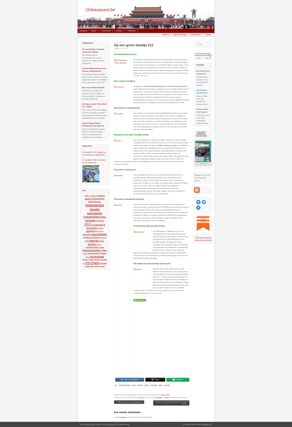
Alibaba (101, 195)
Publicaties (132, 31)
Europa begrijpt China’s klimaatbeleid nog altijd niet (93, 124)
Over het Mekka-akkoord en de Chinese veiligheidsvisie (94, 69)
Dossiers (119, 31)
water (160, 385)
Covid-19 (100, 221)
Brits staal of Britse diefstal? (93, 87)
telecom (85, 260)
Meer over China (180, 34)
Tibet (91, 260)
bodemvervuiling (124, 385)
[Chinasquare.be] (146, 14)
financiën (87, 235)
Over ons (165, 34)
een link (167, 397)
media (101, 247)
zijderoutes (89, 266)
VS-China (92, 263)
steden (103, 253)
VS (84, 263)
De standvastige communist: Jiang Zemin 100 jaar (93, 50)
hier (198, 175)
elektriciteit (100, 228)
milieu (104, 250)
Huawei (95, 237)
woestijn (167, 385)
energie (90, 231)
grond (134, 385)
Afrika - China (90, 196)
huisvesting (102, 237)
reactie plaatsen (158, 397)
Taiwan (87, 257)
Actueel (93, 31)
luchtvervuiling (92, 247)
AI (96, 196)
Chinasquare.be (111, 424)
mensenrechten (91, 250)
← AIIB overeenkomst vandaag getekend (129, 402)
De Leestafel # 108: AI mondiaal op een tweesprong (93, 161)
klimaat (140, 385)
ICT (86, 241)
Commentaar (106, 31)
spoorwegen (94, 253)
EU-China (100, 231)
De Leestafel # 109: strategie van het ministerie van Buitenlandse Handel (94, 153)
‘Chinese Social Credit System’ (202, 110)
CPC (87, 224)
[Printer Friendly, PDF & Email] (139, 300)
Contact (208, 34)
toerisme (96, 260)
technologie (97, 256)
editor (117, 48)
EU (95, 231)
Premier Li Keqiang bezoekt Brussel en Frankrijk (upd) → (172, 403)
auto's (88, 198)
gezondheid (99, 234)
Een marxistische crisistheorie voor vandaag (203, 72)
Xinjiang (103, 263)
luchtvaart (99, 244)
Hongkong (87, 237)
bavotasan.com (207, 424)
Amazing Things (89, 424)
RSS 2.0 (141, 397)
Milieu (122, 42)
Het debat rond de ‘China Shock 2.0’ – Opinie (94, 105)
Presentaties (196, 34)
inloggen (123, 417)
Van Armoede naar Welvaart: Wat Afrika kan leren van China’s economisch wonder (201, 91)
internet (94, 240)
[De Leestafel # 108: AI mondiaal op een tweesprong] (90, 173)
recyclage (153, 385)
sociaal (85, 253)
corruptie (90, 220)
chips (103, 216)
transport (103, 260)
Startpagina (83, 31)
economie (91, 228)
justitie (101, 241)
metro (146, 385)
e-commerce (98, 224)
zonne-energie (99, 266)
